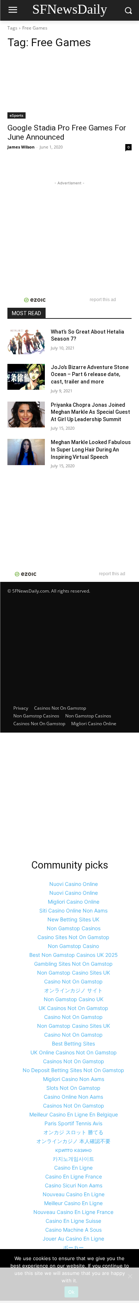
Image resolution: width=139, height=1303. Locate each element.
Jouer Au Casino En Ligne (73, 1238)
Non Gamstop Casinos (36, 716)
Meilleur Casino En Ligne (73, 1203)
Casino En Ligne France (73, 1176)
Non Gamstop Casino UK (73, 999)
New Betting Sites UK (73, 919)
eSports (16, 115)
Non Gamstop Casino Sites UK (73, 972)
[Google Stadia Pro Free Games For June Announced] (69, 88)
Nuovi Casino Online (73, 884)
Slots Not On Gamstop (73, 1088)
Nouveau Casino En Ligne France (73, 1212)
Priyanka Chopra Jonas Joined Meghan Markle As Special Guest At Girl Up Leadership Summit (90, 412)
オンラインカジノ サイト (73, 990)
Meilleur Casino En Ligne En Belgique (73, 1114)
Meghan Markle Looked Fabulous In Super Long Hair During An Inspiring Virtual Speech (91, 449)
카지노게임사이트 (73, 1159)
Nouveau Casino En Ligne (74, 1194)
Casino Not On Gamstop (73, 981)
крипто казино (73, 1150)
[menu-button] (13, 11)
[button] (128, 10)
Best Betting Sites (73, 1043)
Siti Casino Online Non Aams (73, 910)
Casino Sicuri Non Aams (73, 1185)
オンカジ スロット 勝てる (73, 1132)
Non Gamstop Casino (73, 946)
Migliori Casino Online (93, 723)
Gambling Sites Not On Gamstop (73, 964)
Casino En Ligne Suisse (73, 1221)
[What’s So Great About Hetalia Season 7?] (26, 341)
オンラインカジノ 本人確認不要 (73, 1141)
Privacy (20, 708)
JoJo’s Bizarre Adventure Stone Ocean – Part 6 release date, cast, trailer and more (90, 374)
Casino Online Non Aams (73, 1097)
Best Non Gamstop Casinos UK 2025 (73, 955)
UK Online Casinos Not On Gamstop (73, 1052)
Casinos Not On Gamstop (60, 708)
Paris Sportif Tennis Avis (73, 1123)
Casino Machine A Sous (73, 1230)
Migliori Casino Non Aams (73, 1079)
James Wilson (20, 147)
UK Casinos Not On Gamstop (73, 1008)
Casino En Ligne (73, 1167)
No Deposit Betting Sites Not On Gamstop (73, 1070)
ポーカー (73, 1247)
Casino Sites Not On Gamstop (73, 937)
